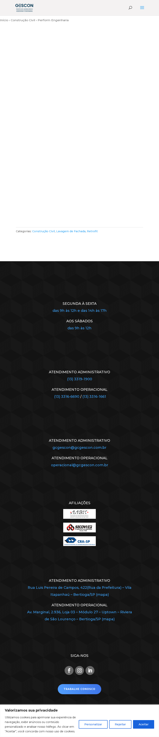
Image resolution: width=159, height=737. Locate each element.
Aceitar (144, 724)
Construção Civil (23, 20)
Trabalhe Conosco (79, 689)
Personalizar (93, 724)
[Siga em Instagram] (79, 670)
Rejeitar (120, 724)
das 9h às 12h (79, 328)
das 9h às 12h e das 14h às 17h (80, 310)
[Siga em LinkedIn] (90, 670)
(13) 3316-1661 (94, 396)
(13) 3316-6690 (66, 396)
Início (4, 20)
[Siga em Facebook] (69, 670)
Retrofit (92, 231)
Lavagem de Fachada (71, 231)
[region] (79, 721)
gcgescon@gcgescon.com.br (79, 447)
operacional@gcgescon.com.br (79, 465)
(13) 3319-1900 (79, 379)
